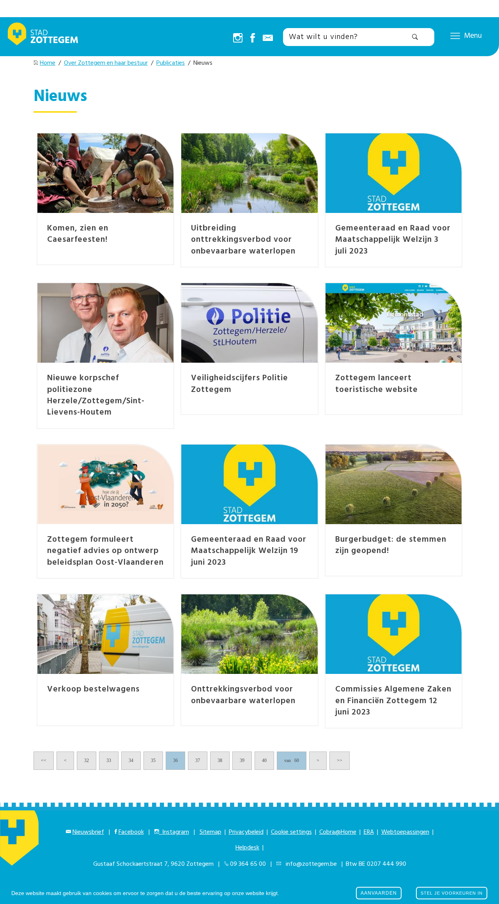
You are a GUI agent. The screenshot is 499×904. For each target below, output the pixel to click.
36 (175, 760)
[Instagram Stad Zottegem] (237, 38)
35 (153, 760)
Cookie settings (291, 832)
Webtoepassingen (405, 832)
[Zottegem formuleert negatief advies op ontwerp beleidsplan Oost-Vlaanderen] (105, 484)
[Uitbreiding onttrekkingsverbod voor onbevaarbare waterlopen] (249, 173)
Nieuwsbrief (88, 832)
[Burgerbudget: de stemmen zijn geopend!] (394, 484)
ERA (369, 832)
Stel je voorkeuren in (452, 893)
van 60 (291, 760)
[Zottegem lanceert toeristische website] (394, 323)
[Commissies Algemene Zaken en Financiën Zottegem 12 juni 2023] (394, 634)
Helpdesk (247, 848)
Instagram (174, 832)
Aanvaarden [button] (379, 893)
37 (197, 760)
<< (43, 760)
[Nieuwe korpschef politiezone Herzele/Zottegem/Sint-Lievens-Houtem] (105, 323)
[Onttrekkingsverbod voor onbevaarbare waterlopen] (249, 634)
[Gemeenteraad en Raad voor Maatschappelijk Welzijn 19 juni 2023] (249, 484)
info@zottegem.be (310, 864)
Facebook (131, 832)
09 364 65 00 (248, 864)
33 (108, 760)
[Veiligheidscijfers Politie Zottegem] (249, 323)
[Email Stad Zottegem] (268, 38)
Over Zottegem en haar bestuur (106, 63)
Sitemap (210, 832)
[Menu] (455, 35)
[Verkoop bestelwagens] (105, 634)
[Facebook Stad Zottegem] (252, 38)
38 (220, 760)
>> (339, 760)
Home (47, 63)
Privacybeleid (246, 832)
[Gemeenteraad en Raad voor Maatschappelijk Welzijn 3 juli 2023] (394, 173)
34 (131, 760)
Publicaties (170, 63)
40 (264, 760)
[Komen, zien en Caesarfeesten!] (105, 173)
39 (242, 760)
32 (86, 760)
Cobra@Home (337, 832)
